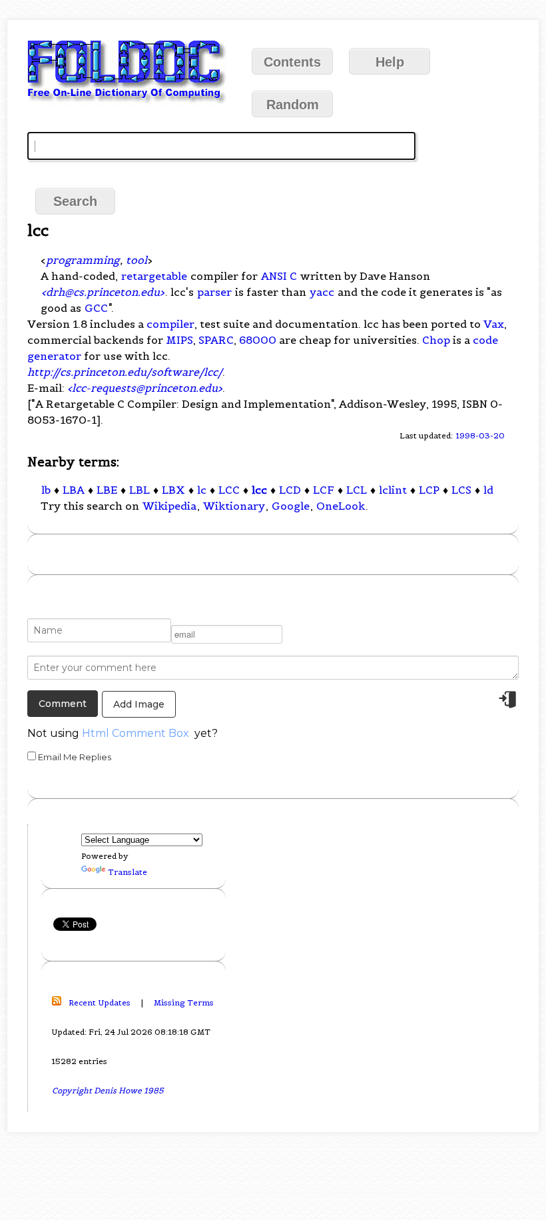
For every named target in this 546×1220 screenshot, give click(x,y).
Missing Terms (184, 1002)
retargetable (154, 276)
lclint (393, 489)
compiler (170, 323)
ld (488, 489)
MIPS (179, 339)
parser (214, 292)
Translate (127, 872)
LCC (229, 489)
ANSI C (279, 276)
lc (201, 489)
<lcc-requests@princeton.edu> (144, 387)
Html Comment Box (135, 733)
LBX (173, 489)
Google (291, 505)
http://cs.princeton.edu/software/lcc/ (124, 371)
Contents (292, 62)
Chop (436, 339)
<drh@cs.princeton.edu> (102, 292)
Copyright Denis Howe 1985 (108, 1090)
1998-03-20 (480, 435)
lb (46, 489)
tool (136, 260)
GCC (96, 307)
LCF (323, 489)
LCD (290, 489)
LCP (429, 489)
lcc (259, 489)
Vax (493, 323)
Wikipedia (169, 505)
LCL (356, 489)
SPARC (216, 339)
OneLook (340, 505)
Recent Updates (100, 1002)
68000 (257, 339)
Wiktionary (234, 505)
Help (390, 62)
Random (292, 104)
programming (82, 260)
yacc (322, 292)
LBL (139, 489)
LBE (107, 489)
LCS (461, 489)
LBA (74, 489)
